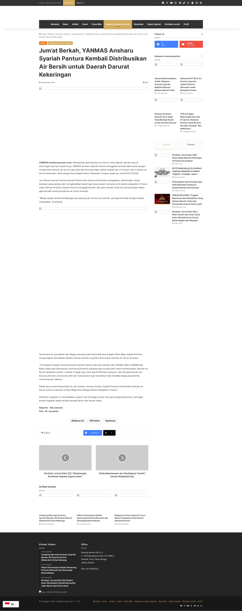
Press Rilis (97, 24)
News (65, 24)
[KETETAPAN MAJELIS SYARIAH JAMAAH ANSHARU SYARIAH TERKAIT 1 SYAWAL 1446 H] (162, 172)
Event (85, 24)
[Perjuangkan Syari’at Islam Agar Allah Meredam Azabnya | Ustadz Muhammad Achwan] (162, 186)
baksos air (78, 420)
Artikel (75, 24)
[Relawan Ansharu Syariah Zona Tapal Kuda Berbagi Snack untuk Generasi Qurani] (166, 104)
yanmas (111, 420)
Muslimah (139, 24)
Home (43, 34)
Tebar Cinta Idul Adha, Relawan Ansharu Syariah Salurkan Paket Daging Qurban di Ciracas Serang (118, 3)
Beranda (55, 24)
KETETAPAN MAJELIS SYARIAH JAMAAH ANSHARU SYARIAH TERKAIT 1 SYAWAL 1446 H (187, 171)
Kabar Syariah (154, 24)
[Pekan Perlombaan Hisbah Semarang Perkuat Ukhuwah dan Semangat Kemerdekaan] (93, 503)
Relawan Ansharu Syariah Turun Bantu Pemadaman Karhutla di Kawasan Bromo (130, 518)
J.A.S (78, 601)
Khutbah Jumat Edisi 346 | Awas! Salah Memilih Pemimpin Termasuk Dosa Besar (187, 158)
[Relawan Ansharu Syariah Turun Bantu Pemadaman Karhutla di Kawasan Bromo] (131, 503)
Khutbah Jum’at (172, 24)
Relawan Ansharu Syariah (118, 24)
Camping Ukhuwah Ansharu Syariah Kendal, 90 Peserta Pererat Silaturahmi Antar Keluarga (55, 518)
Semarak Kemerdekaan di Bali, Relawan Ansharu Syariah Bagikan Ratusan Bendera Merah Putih (165, 84)
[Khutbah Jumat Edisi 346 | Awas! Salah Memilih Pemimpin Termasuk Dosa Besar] (162, 159)
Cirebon (95, 420)
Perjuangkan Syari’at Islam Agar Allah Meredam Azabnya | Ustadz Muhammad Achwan (187, 185)
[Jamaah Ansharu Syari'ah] (121, 13)
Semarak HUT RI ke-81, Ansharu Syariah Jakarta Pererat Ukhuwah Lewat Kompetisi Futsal (191, 84)
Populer (167, 144)
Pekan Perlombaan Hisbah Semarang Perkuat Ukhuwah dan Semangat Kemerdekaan (92, 518)
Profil (186, 24)
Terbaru (191, 144)
